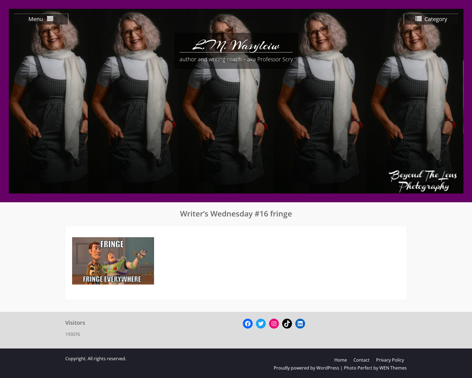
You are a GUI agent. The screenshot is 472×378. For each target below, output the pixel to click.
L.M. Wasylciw (236, 45)
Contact (361, 360)
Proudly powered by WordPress (306, 368)
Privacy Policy (390, 360)
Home (340, 360)
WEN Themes (393, 368)
